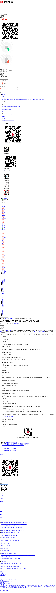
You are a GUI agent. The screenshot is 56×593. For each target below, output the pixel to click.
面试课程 (1, 572)
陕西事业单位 (52, 586)
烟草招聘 (4, 581)
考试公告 (1, 576)
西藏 (3, 311)
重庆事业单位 (11, 585)
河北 (3, 291)
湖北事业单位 (33, 585)
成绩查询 (24, 99)
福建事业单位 (15, 585)
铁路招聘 (7, 581)
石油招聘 (10, 581)
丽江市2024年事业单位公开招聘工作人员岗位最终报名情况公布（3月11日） (12, 566)
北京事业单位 (7, 585)
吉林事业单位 (4, 586)
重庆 (3, 289)
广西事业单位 (46, 585)
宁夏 (3, 303)
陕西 (3, 309)
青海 (3, 304)
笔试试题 (3, 109)
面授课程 (3, 282)
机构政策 (36, 99)
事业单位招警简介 (3, 561)
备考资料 (9, 114)
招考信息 (3, 120)
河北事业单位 (20, 585)
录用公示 (33, 99)
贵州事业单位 (50, 585)
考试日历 (4, 576)
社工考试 (3, 118)
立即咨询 (1, 454)
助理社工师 (6, 583)
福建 (3, 290)
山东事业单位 (43, 586)
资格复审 (18, 99)
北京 (3, 288)
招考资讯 (3, 114)
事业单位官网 (7, 318)
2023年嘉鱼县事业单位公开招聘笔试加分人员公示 (11, 448)
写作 (17, 106)
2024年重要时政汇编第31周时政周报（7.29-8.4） (8, 553)
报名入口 (11, 99)
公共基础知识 (4, 106)
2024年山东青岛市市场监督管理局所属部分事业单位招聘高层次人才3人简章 (12, 530)
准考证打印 (15, 99)
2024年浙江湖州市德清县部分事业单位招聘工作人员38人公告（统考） (13, 446)
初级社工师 (2, 583)
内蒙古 (3, 315)
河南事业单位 (24, 585)
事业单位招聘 (8, 442)
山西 (3, 306)
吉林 (3, 299)
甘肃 (3, 298)
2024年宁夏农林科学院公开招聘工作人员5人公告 (8, 537)
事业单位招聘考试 (3, 574)
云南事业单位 (15, 587)
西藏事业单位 (6, 587)
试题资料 (12, 114)
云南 (3, 313)
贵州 (3, 297)
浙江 (3, 305)
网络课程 (3, 281)
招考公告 (3, 99)
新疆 (3, 312)
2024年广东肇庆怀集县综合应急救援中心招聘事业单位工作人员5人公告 (13, 445)
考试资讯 (11, 318)
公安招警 (3, 272)
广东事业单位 (42, 585)
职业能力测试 (8, 106)
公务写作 (14, 579)
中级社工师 (9, 583)
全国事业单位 (2, 584)
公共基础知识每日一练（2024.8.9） (6, 545)
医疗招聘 (42, 99)
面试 (16, 106)
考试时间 (21, 99)
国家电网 (1, 581)
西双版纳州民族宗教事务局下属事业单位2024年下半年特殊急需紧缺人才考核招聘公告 (15, 443)
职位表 (9, 99)
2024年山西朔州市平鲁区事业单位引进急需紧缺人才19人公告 (10, 535)
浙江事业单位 (30, 586)
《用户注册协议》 (20, 87)
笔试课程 (1, 571)
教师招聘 (39, 99)
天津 (3, 310)
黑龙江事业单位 (19, 587)
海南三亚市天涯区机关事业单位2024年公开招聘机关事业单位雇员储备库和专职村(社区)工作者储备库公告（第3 (18, 555)
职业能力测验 (7, 579)
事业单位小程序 (4, 198)
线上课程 (1, 573)
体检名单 (30, 99)
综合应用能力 (13, 106)
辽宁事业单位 (17, 586)
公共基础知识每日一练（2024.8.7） (6, 550)
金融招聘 (3, 273)
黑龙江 (3, 314)
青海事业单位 (26, 586)
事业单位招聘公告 (13, 442)
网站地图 (3, 94)
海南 (3, 293)
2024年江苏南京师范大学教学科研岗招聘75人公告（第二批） (10, 532)
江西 (3, 300)
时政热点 (19, 106)
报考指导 (6, 114)
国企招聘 (3, 259)
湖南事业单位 (37, 585)
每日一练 (9, 109)
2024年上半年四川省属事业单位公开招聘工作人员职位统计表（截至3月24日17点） (13, 563)
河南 (3, 292)
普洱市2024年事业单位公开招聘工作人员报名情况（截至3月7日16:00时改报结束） (13, 568)
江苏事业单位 (13, 586)
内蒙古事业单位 (24, 587)
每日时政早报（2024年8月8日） (5, 548)
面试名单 (27, 99)
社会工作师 (3, 116)
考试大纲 (6, 99)
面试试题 (6, 109)
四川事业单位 (48, 586)
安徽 (3, 287)
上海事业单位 (39, 586)
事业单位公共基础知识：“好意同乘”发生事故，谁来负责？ (10, 540)
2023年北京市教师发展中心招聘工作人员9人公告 (10, 450)
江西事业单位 (8, 586)
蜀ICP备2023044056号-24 (4, 590)
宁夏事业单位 (21, 586)
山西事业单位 (35, 586)
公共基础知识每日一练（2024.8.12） (6, 542)
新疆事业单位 (10, 587)
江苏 (3, 301)
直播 (3, 283)
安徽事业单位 (2, 585)
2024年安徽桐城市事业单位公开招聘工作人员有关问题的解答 (10, 558)
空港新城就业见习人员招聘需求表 (9, 416)
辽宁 (3, 302)
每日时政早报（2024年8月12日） (6, 543)
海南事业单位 (29, 585)
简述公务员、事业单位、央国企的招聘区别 (7, 556)
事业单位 (3, 96)
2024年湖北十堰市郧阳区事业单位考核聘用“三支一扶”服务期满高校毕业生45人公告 (15, 444)
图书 (3, 284)
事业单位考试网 (16, 323)
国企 (2, 111)
